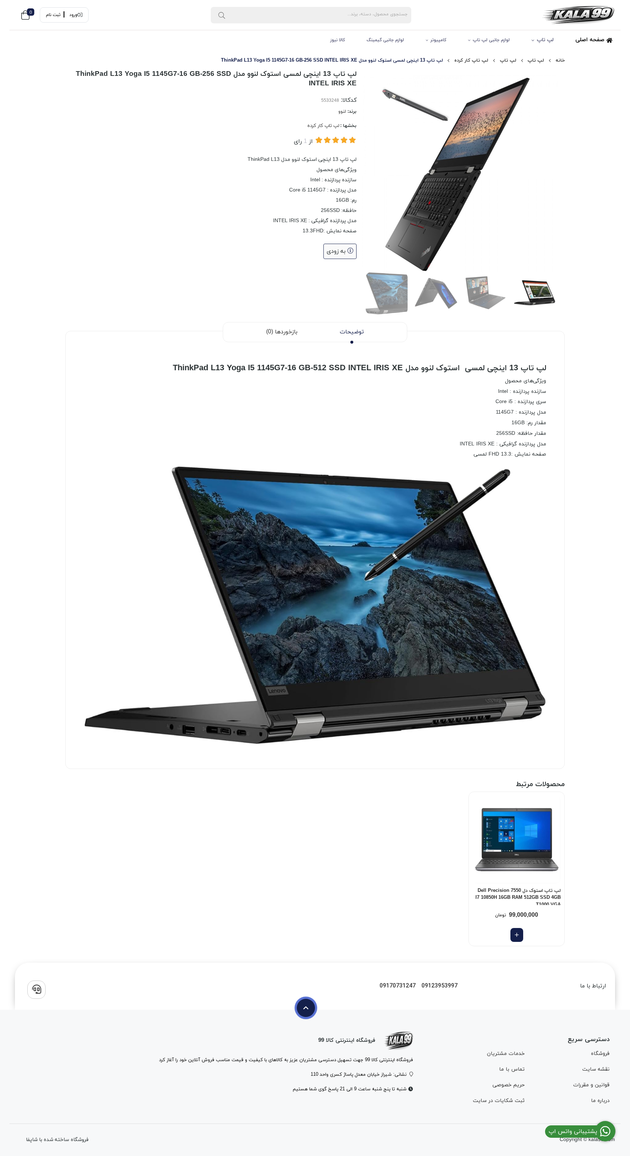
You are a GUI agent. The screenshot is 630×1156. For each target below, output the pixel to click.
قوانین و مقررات (591, 1085)
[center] (221, 15)
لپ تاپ (545, 39)
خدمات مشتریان (505, 1054)
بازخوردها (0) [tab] (282, 332)
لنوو (342, 111)
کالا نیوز (337, 40)
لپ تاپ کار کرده (471, 60)
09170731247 (398, 986)
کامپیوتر (438, 40)
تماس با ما (511, 1069)
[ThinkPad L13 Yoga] (398, 1041)
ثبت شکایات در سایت (498, 1101)
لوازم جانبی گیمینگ (385, 40)
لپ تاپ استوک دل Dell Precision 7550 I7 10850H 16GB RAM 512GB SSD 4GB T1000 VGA (518, 896)
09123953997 (439, 986)
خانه (560, 60)
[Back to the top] (306, 1008)
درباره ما (600, 1101)
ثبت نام (53, 15)
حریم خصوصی (508, 1085)
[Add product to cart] (517, 935)
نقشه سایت (596, 1069)
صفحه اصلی (590, 40)
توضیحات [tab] (352, 332)
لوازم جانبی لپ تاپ (491, 40)
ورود (73, 15)
